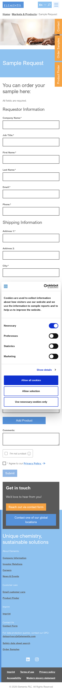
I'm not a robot (18, 453)
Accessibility (14, 677)
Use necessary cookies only (31, 401)
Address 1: (9, 231)
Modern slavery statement (40, 677)
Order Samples (58, 48)
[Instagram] (36, 659)
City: (6, 265)
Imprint (7, 613)
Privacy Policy (33, 463)
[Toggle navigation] (56, 5)
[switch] (53, 336)
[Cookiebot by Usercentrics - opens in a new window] (44, 286)
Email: (6, 187)
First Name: (9, 152)
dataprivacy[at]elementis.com (19, 636)
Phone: (7, 204)
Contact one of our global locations (31, 520)
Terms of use (27, 671)
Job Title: (8, 135)
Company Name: (12, 117)
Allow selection (31, 391)
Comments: (9, 430)
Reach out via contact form (26, 507)
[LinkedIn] (27, 659)
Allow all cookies (31, 380)
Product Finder (58, 74)
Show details (44, 369)
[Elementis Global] (13, 5)
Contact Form (10, 625)
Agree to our (24, 463)
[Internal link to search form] (49, 4)
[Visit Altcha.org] (29, 453)
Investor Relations (12, 564)
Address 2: (9, 248)
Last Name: (9, 169)
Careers (7, 570)
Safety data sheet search (16, 643)
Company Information (14, 557)
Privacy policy (47, 671)
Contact (58, 26)
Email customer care (14, 591)
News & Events (11, 576)
